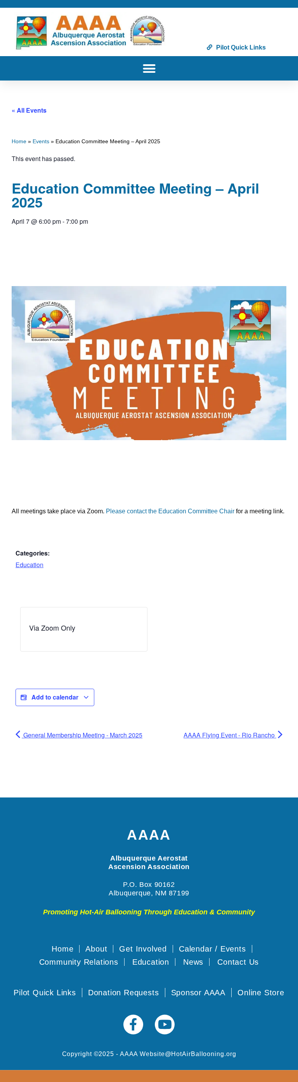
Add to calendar (55, 697)
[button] (149, 68)
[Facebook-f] (133, 1024)
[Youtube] (165, 1024)
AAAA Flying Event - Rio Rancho (230, 734)
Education (29, 564)
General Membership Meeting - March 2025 (82, 734)
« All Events (29, 110)
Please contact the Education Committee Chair (170, 511)
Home (19, 141)
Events (41, 141)
